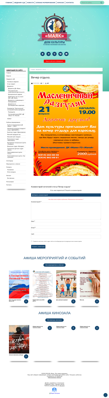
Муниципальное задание (15, 94)
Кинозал (60, 3)
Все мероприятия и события (55, 265)
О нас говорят (11, 84)
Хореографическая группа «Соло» (14, 153)
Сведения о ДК (19, 3)
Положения (10, 169)
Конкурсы (9, 167)
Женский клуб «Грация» (14, 136)
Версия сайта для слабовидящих (54, 61)
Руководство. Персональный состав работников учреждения (16, 109)
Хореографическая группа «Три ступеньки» (16, 156)
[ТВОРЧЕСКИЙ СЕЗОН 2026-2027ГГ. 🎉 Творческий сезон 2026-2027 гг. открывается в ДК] (43, 284)
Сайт (32, 234)
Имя (33, 221)
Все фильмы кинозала (54, 320)
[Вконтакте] (60, 54)
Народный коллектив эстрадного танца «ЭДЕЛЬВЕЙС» (16, 129)
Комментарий (36, 202)
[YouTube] (66, 54)
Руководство (11, 112)
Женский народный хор (13, 134)
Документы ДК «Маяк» (14, 88)
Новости (30, 3)
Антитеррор (9, 160)
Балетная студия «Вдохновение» (16, 132)
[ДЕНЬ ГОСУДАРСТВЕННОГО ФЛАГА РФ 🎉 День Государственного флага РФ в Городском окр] (19, 284)
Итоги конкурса (11, 172)
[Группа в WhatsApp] (42, 54)
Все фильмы (10, 178)
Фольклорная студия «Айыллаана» (13, 139)
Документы (10, 86)
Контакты (70, 3)
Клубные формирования (45, 3)
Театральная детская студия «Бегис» (15, 149)
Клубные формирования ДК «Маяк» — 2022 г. (15, 125)
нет (48, 83)
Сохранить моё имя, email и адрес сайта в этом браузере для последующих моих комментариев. (57, 241)
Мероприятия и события (13, 164)
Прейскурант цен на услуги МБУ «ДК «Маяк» (15, 97)
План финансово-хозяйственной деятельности (16, 91)
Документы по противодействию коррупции (16, 104)
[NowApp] (54, 54)
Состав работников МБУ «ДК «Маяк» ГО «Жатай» (16, 115)
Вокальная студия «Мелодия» (15, 146)
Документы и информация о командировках (16, 101)
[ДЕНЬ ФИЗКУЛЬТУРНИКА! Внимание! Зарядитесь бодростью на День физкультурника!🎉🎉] (66, 284)
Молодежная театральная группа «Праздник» (16, 143)
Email (33, 227)
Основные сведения (13, 81)
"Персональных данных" (54, 377)
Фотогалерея (10, 181)
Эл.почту (62, 385)
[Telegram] (48, 54)
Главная (9, 3)
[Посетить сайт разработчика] (54, 389)
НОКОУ (9, 118)
